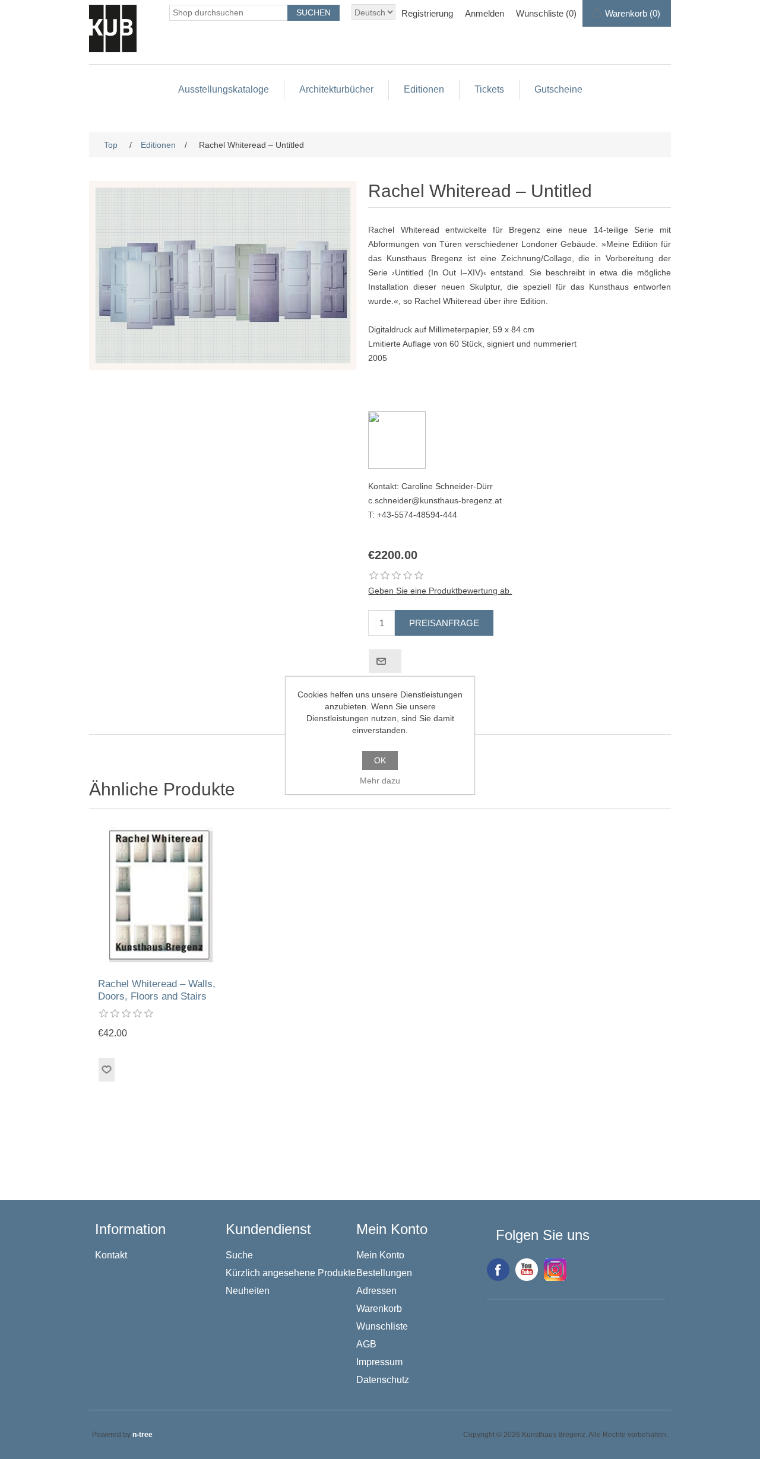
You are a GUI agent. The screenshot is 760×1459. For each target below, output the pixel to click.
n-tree (142, 1435)
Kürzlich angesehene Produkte (291, 1273)
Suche (239, 1255)
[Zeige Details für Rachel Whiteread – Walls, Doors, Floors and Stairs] (162, 896)
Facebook (498, 1269)
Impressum (379, 1362)
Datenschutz (382, 1380)
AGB (366, 1344)
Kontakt (111, 1255)
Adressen (376, 1291)
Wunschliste (382, 1326)
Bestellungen (384, 1273)
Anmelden (484, 13)
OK (380, 760)
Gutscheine (558, 89)
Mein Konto (380, 1255)
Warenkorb (379, 1308)
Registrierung (427, 13)
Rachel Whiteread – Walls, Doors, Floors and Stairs (157, 989)
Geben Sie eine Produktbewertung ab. (440, 590)
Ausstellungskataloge (223, 89)
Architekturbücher (336, 89)
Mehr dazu (380, 780)
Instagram (555, 1269)
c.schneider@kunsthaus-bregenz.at (435, 500)
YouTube (526, 1269)
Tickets (489, 89)
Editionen (424, 89)
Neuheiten (248, 1291)
